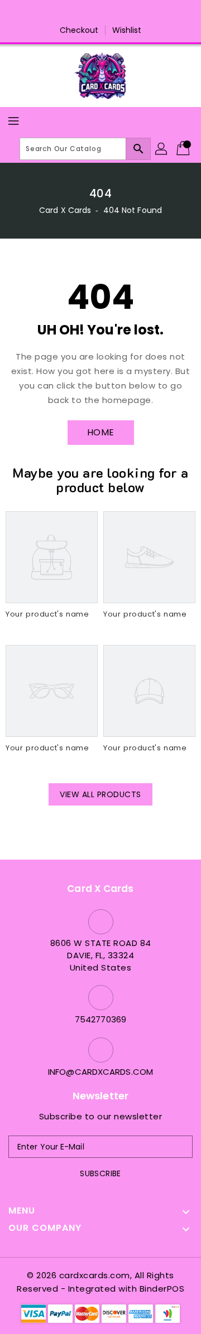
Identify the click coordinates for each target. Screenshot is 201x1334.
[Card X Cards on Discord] (111, 12)
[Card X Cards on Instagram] (90, 12)
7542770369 (100, 1019)
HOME (100, 432)
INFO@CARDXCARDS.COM (100, 1072)
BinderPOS (162, 1288)
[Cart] (184, 149)
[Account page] (162, 149)
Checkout (79, 30)
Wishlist (127, 30)
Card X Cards (66, 210)
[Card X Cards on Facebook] (68, 12)
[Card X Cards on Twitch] (132, 12)
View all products (100, 794)
